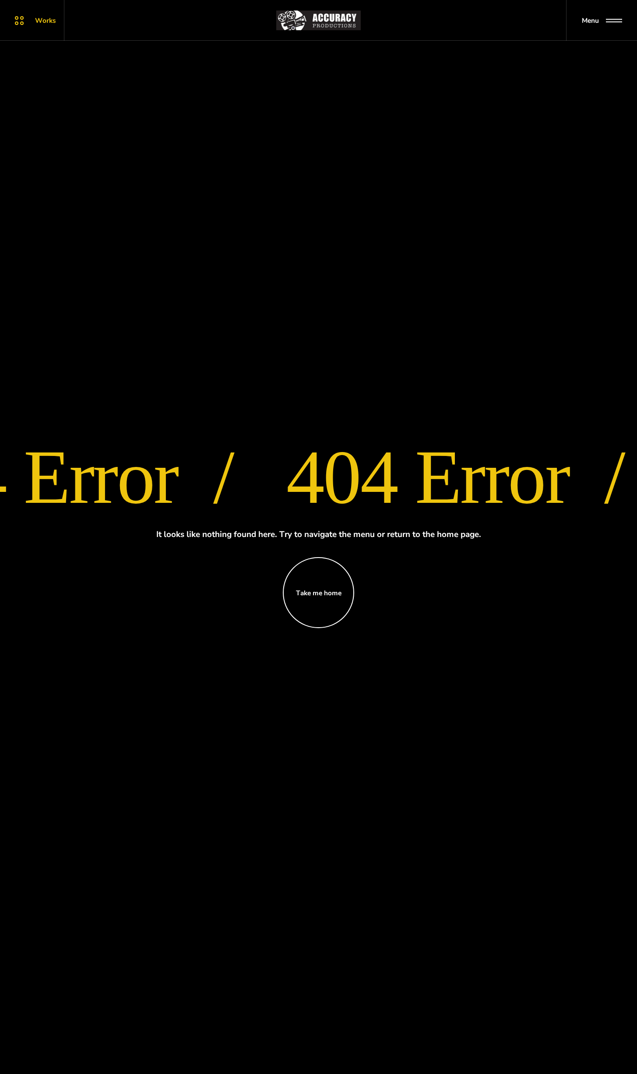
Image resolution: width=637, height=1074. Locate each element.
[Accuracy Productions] (318, 20)
